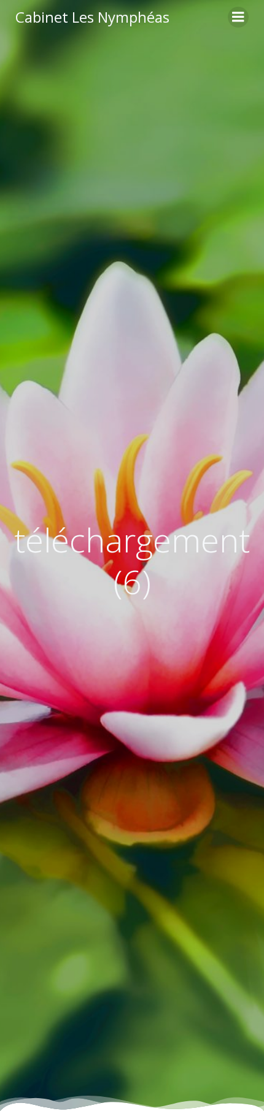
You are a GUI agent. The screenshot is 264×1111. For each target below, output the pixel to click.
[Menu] (238, 17)
